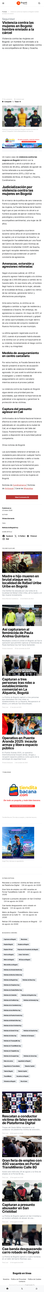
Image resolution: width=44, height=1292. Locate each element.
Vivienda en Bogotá (9, 1081)
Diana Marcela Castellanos (10, 598)
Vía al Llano (24, 1081)
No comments (8, 99)
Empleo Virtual (8, 949)
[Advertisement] (22, 74)
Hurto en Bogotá (9, 954)
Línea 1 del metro (24, 954)
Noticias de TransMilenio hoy (12, 1046)
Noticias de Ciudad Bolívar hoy (13, 990)
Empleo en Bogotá (23, 944)
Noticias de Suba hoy (10, 1035)
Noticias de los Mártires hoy (12, 1010)
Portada (4, 11)
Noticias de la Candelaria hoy (12, 1005)
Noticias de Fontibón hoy (11, 1000)
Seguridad (8, 18)
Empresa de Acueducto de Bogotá (28, 949)
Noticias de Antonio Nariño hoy (13, 970)
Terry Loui (5, 707)
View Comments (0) (22, 497)
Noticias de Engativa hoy (29, 995)
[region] (22, 1272)
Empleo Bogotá (8, 944)
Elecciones (24, 939)
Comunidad (29, 553)
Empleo (5, 1155)
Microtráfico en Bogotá (10, 964)
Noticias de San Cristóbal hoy (12, 1025)
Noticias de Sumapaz (27, 1035)
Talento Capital (22, 1071)
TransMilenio (7, 1076)
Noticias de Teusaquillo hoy (12, 1041)
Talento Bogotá (8, 1071)
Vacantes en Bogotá (22, 1076)
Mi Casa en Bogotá (24, 959)
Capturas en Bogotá (10, 939)
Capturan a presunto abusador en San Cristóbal (21, 899)
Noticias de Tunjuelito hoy (11, 1051)
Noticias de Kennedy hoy (31, 1000)
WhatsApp (28, 488)
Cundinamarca (19, 485)
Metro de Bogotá (9, 959)
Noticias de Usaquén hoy (11, 1056)
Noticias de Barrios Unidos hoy (13, 975)
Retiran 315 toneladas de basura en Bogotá (19, 921)
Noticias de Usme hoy (30, 1056)
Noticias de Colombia (10, 995)
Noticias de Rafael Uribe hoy (12, 1020)
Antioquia (9, 488)
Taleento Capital (29, 1066)
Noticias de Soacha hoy (30, 1030)
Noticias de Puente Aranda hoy (13, 1015)
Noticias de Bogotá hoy (10, 527)
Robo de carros (8, 1061)
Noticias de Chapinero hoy (11, 985)
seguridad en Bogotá (24, 1061)
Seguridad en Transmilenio (12, 1066)
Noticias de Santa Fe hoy (11, 1030)
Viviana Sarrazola (8, 518)
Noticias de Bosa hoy (29, 980)
